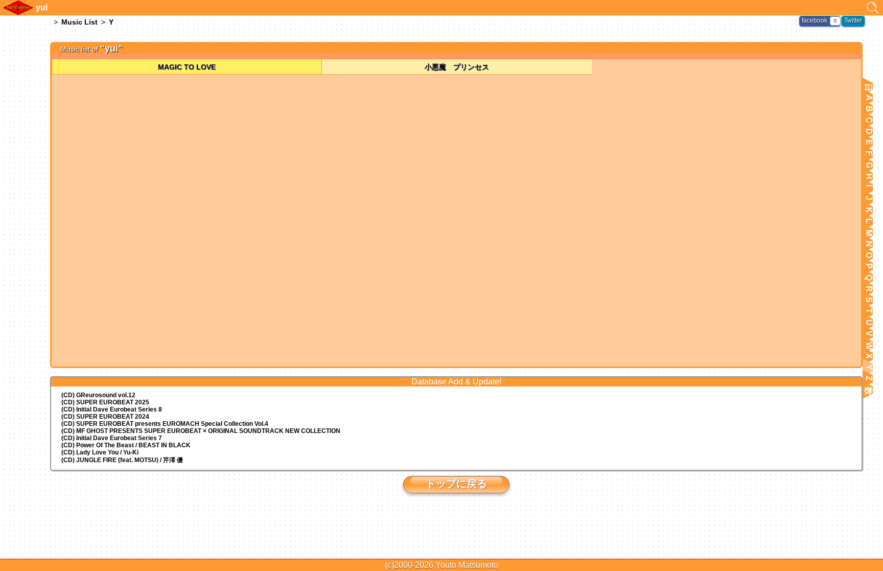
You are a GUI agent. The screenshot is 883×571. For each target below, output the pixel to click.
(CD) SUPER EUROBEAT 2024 (105, 416)
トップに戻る (456, 483)
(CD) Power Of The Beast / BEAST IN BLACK (126, 445)
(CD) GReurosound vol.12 (98, 395)
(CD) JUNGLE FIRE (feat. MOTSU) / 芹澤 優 (122, 460)
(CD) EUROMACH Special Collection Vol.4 (164, 423)
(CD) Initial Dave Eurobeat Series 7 (111, 438)
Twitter (853, 20)
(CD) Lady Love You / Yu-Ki (99, 452)
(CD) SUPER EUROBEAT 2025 (105, 402)
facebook (814, 20)
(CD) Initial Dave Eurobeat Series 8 (111, 409)
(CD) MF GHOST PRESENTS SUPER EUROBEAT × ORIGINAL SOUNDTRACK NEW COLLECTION (200, 431)
